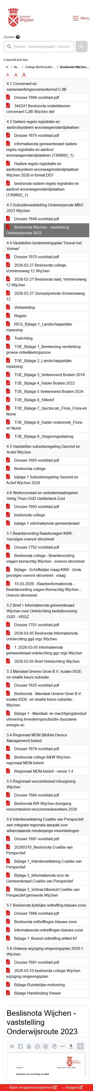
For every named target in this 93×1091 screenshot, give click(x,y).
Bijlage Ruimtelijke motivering (39, 985)
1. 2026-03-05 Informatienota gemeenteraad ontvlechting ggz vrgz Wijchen (44, 650)
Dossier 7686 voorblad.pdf (36, 913)
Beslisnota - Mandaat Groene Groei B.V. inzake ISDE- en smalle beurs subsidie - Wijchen (44, 699)
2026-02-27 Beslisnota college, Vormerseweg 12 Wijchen (36, 268)
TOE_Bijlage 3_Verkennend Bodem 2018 (49, 375)
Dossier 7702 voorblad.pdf (36, 547)
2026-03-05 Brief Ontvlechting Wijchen (46, 661)
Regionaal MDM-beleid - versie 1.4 (43, 771)
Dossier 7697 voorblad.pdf (36, 839)
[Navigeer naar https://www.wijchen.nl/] (20, 18)
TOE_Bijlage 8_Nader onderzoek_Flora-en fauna (44, 425)
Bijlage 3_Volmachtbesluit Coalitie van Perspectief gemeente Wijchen (43, 892)
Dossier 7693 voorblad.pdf (36, 507)
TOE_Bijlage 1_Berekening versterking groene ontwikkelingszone (43, 349)
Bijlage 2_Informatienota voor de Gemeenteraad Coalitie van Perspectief (39, 878)
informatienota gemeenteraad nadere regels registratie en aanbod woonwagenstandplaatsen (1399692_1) (41, 149)
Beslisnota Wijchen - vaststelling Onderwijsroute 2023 (37, 230)
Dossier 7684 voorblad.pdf (36, 795)
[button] (82, 46)
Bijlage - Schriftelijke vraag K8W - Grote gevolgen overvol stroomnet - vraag (43, 573)
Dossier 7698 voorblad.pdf (36, 98)
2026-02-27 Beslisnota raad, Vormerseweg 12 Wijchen (46, 282)
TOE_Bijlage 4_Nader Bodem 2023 (44, 383)
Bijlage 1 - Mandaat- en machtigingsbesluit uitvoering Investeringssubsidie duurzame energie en (46, 719)
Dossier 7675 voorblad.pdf (36, 136)
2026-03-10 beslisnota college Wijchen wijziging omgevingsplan (43, 974)
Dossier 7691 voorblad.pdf (36, 962)
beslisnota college (29, 515)
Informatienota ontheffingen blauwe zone (48, 930)
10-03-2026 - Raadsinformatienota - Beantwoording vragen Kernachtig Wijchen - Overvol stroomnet (43, 589)
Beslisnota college (29, 469)
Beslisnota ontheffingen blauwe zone (45, 922)
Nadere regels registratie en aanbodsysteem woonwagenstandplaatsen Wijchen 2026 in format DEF (42, 169)
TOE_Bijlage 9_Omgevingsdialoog (43, 436)
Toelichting (23, 338)
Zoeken (9, 37)
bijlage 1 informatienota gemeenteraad (46, 523)
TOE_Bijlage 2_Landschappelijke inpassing (39, 364)
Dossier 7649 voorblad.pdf (36, 219)
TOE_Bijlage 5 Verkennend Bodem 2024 (48, 392)
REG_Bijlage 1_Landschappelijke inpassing (39, 327)
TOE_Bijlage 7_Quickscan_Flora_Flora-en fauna (46, 411)
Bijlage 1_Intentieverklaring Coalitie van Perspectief (44, 864)
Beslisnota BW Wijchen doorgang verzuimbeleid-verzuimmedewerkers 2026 (41, 806)
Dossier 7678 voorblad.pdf (36, 749)
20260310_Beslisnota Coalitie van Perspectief (39, 850)
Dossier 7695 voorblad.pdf (36, 460)
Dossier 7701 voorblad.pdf (36, 625)
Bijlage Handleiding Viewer (37, 993)
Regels (19, 316)
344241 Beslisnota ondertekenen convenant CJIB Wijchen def (38, 109)
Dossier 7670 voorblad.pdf (36, 257)
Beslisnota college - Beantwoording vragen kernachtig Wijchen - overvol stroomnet (45, 558)
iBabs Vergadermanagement (30, 1087)
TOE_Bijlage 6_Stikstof (33, 400)
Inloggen (71, 1087)
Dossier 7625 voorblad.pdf (36, 685)
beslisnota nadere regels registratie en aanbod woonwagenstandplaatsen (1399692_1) (42, 189)
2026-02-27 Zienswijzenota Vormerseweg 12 (45, 296)
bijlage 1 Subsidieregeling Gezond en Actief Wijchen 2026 (42, 480)
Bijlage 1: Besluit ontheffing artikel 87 (45, 938)
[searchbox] (39, 46)
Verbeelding (24, 307)
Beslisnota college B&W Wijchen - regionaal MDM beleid (39, 760)
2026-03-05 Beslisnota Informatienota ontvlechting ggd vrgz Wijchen (42, 636)
